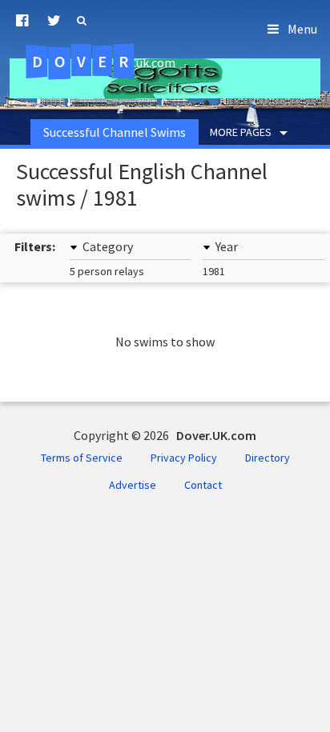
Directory (267, 457)
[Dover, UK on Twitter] (54, 21)
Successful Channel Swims (114, 132)
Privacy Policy (184, 457)
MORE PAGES (241, 132)
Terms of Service (82, 457)
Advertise (132, 485)
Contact (203, 485)
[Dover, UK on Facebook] (22, 21)
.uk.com (103, 61)
